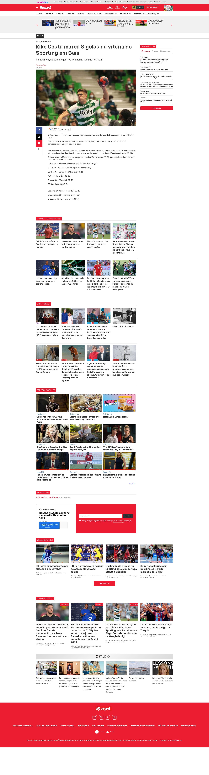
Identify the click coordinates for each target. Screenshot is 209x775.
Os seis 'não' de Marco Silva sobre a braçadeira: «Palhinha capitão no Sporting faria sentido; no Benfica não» (125, 23)
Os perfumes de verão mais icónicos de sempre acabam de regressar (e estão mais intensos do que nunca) (92, 683)
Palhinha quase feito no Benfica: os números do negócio (47, 244)
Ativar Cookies (188, 726)
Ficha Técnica (68, 726)
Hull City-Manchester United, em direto (154, 69)
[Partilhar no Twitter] (39, 137)
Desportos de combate (149, 82)
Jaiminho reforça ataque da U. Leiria (152, 93)
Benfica (81, 14)
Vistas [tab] (156, 51)
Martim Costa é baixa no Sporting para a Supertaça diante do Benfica (121, 569)
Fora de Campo (147, 74)
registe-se (53, 497)
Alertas (112, 732)
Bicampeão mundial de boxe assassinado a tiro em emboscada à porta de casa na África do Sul (156, 85)
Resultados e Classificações (146, 14)
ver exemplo (43, 521)
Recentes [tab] (146, 51)
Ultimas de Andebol (45, 540)
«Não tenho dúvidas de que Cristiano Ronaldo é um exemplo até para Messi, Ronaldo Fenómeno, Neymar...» (154, 60)
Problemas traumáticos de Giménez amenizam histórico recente (155, 22)
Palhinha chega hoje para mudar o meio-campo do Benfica (94, 22)
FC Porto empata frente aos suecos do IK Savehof (52, 567)
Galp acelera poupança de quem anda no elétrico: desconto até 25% (46, 681)
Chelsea (145, 98)
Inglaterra (145, 67)
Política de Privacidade (143, 726)
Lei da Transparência (46, 726)
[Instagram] (95, 717)
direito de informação (118, 522)
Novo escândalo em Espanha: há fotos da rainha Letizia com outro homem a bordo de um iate (72, 332)
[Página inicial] (45, 7)
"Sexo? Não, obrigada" (123, 326)
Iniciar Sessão (152, 7)
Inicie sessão (41, 497)
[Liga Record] (125, 7)
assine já (140, 7)
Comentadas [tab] (166, 51)
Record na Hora (94, 14)
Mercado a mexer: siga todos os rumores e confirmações (72, 244)
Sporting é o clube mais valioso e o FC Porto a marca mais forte (73, 281)
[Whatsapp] (114, 717)
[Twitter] (101, 717)
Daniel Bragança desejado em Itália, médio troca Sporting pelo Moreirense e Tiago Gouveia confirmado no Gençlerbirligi (121, 630)
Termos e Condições (117, 726)
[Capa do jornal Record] (168, 7)
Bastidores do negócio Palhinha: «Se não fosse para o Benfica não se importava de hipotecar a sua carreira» (98, 284)
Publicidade (98, 726)
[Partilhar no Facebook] (39, 130)
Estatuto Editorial (23, 726)
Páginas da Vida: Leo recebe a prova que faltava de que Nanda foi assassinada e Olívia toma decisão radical (98, 332)
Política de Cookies (168, 726)
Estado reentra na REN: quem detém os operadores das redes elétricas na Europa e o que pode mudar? (124, 369)
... (39, 152)
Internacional (110, 14)
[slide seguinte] (172, 24)
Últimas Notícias (148, 46)
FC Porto (59, 14)
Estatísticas (125, 14)
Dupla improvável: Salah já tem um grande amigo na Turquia (156, 627)
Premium (49, 14)
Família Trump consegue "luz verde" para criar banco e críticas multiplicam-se (156, 77)
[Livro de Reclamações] (99, 732)
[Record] (104, 708)
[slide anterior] (37, 24)
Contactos (83, 726)
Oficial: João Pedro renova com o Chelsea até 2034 (156, 101)
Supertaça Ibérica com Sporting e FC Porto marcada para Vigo (153, 569)
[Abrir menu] (37, 7)
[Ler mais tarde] (39, 149)
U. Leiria (144, 91)
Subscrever (128, 516)
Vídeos (144, 57)
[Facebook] (108, 717)
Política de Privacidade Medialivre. (171, 740)
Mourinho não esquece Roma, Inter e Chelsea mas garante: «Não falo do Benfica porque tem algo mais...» (124, 247)
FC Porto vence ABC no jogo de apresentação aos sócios (87, 569)
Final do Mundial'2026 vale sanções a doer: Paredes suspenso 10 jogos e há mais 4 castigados (123, 284)
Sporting (70, 14)
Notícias (158, 108)
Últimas (39, 14)
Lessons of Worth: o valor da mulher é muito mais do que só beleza (162, 681)
